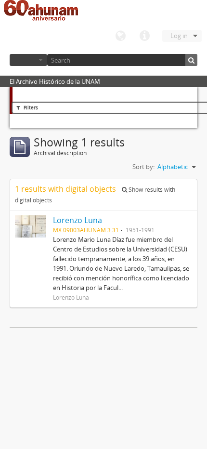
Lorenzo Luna (77, 220)
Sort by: (143, 166)
